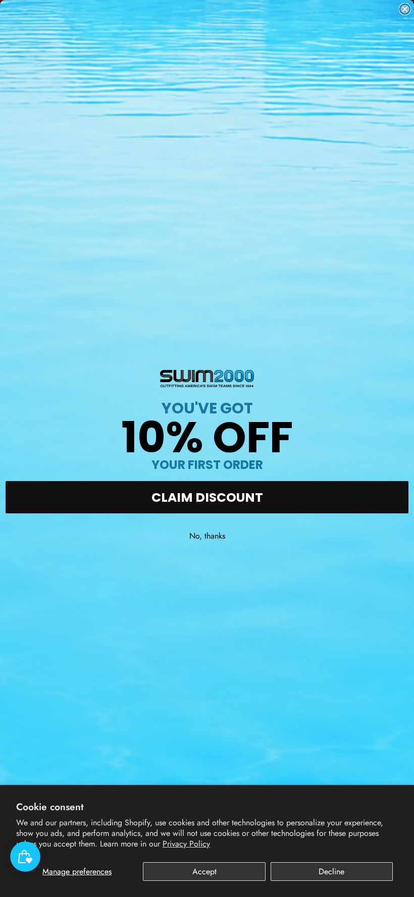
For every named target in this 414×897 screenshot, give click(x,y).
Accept (204, 871)
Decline (331, 871)
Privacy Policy (186, 844)
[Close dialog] (405, 9)
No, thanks (207, 536)
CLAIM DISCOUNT (207, 497)
